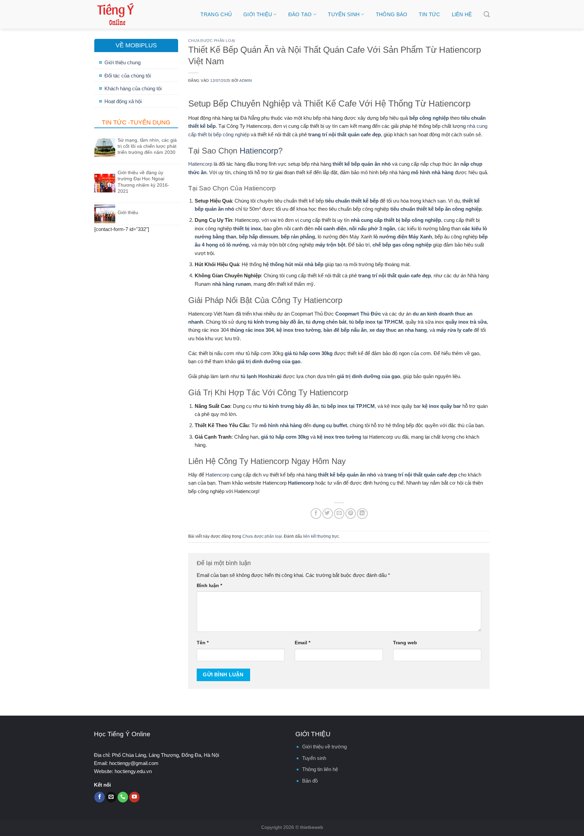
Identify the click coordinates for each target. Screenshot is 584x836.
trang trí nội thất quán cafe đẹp (344, 134)
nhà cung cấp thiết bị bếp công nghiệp (396, 220)
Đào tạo (300, 14)
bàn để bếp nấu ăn (345, 330)
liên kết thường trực (321, 536)
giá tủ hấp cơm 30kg (309, 353)
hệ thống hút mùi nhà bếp (293, 264)
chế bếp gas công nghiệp (402, 245)
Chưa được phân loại (211, 41)
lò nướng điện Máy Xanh (402, 236)
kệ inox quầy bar (441, 406)
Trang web (405, 642)
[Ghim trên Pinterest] (350, 513)
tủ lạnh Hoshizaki (261, 376)
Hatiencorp (259, 150)
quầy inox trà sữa (466, 322)
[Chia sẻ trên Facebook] (316, 513)
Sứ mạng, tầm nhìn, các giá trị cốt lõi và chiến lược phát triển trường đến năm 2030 (147, 146)
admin (245, 80)
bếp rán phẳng (298, 236)
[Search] (487, 14)
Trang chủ (216, 14)
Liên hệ (462, 14)
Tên (203, 642)
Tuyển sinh (344, 14)
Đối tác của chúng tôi (127, 75)
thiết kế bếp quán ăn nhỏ (362, 164)
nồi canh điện (330, 228)
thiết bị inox (247, 228)
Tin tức (429, 14)
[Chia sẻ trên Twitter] (327, 513)
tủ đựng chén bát (326, 322)
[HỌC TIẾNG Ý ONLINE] (141, 14)
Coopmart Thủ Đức (358, 314)
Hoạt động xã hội (123, 101)
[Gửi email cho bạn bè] (339, 513)
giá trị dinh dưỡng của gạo (268, 361)
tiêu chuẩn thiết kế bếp (352, 201)
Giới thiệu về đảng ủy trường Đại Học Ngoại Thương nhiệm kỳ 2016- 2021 (143, 182)
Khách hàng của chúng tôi (133, 88)
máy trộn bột (330, 245)
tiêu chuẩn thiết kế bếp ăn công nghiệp (436, 209)
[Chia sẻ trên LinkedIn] (362, 513)
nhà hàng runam (231, 284)
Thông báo (392, 14)
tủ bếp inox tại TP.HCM (376, 322)
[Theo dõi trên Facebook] (99, 797)
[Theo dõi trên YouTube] (134, 797)
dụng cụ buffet (330, 425)
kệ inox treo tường (298, 330)
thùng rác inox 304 (252, 330)
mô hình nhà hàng (432, 172)
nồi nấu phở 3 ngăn (372, 228)
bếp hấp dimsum (258, 236)
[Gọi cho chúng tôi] (123, 797)
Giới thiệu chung (122, 62)
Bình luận (209, 585)
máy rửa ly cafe (454, 330)
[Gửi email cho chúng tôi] (111, 797)
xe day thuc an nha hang (398, 330)
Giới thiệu (257, 14)
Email (302, 642)
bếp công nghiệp (429, 118)
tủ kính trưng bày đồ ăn (275, 322)
